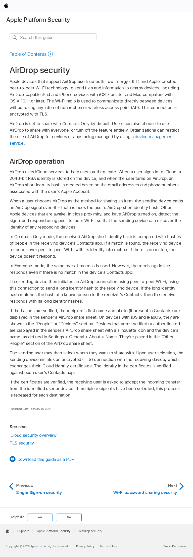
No (69, 517)
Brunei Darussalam (175, 546)
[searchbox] (53, 37)
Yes (39, 517)
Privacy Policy (85, 546)
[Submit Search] (15, 37)
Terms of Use (108, 546)
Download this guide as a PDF (45, 459)
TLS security (22, 442)
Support (23, 531)
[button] (31, 54)
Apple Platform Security (38, 19)
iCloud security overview (33, 435)
